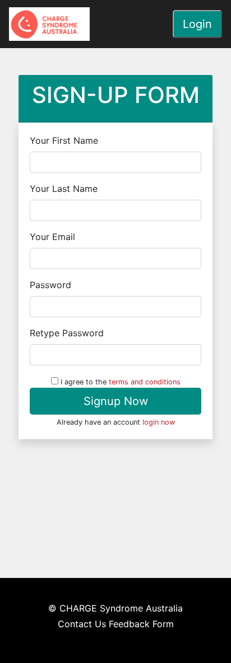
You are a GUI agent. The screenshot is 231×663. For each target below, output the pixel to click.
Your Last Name (64, 188)
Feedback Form (141, 623)
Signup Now (116, 401)
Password (50, 284)
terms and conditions (145, 382)
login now (158, 422)
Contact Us (82, 623)
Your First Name (64, 140)
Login (197, 24)
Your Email (52, 236)
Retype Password (67, 332)
